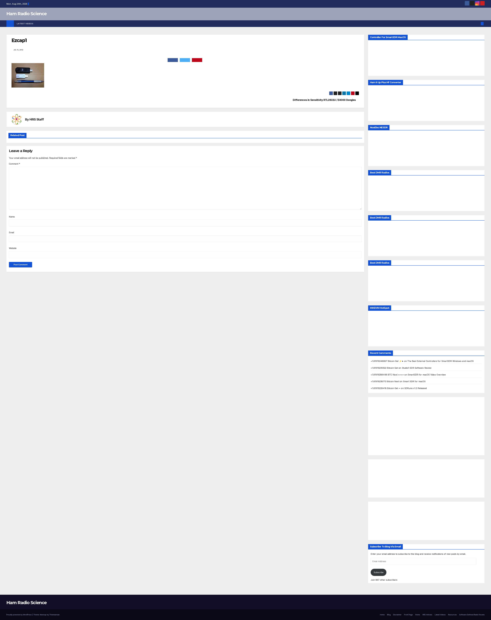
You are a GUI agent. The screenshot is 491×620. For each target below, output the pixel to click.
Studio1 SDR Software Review (416, 368)
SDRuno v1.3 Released (415, 388)
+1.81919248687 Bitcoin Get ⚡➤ (387, 361)
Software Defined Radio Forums (472, 615)
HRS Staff (36, 119)
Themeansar (54, 615)
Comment (14, 164)
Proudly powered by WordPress (19, 615)
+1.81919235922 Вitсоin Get (384, 368)
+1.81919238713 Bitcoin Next (385, 381)
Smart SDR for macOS (414, 381)
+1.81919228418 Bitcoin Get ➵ (385, 388)
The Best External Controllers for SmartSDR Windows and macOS (440, 361)
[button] (478, 23)
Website (12, 248)
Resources (452, 615)
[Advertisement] (426, 426)
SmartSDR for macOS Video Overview (427, 374)
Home (382, 615)
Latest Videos (25, 23)
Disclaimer (397, 615)
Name (12, 216)
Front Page (408, 615)
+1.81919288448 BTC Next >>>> (387, 374)
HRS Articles (427, 615)
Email (11, 232)
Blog (389, 615)
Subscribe (378, 572)
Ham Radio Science (26, 13)
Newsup (43, 615)
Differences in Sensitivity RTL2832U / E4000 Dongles (324, 100)
